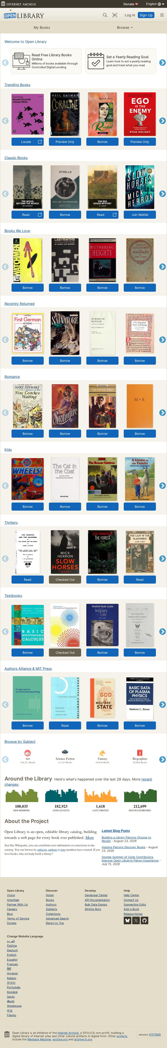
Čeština (12, 945)
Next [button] (162, 68)
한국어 (11, 982)
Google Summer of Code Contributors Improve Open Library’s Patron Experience (130, 858)
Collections (53, 914)
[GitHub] (144, 920)
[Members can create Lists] (100, 795)
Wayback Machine (39, 1039)
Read (26, 215)
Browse (123, 27)
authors (52, 850)
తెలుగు (10, 1001)
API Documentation (97, 900)
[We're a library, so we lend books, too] (140, 795)
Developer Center (96, 895)
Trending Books (17, 85)
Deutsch (12, 950)
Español (12, 959)
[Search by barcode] (115, 15)
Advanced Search (57, 918)
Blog (10, 914)
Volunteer (13, 900)
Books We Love (17, 231)
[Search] (105, 15)
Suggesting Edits (135, 904)
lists (63, 850)
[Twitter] (136, 920)
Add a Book (131, 909)
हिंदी (9, 968)
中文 (10, 1010)
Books (50, 900)
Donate (131, 4)
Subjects (51, 909)
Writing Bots (93, 909)
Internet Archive (68, 1032)
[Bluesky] (127, 920)
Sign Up (146, 15)
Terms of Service (18, 918)
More (89, 837)
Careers (12, 909)
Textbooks (13, 595)
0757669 (155, 1034)
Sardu (11, 996)
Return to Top (55, 923)
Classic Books (16, 158)
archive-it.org (83, 1039)
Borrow (102, 142)
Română (12, 992)
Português (13, 987)
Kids (8, 449)
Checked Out (65, 579)
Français (12, 964)
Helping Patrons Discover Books (123, 847)
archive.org (60, 1039)
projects (122, 1036)
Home (49, 895)
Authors (51, 904)
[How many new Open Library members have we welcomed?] (21, 795)
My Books (42, 27)
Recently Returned (20, 303)
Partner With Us (17, 904)
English (12, 955)
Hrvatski (12, 973)
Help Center (131, 895)
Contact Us (131, 900)
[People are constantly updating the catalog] (61, 795)
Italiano (11, 978)
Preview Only (65, 142)
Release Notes (133, 914)
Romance (12, 376)
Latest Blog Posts (116, 831)
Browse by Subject (20, 741)
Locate (26, 142)
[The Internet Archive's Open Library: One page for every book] (23, 15)
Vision (11, 895)
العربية (11, 941)
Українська (14, 1005)
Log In (130, 15)
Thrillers (11, 522)
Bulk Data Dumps (96, 904)
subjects (42, 850)
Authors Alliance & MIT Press (28, 668)
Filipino (11, 1015)
